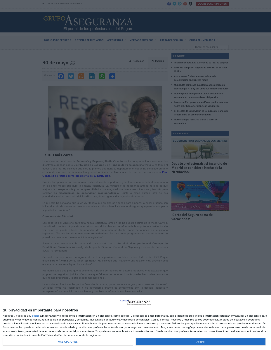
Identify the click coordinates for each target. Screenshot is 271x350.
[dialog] (135, 322)
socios (35, 315)
